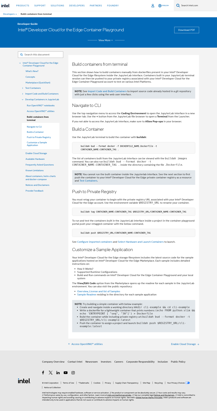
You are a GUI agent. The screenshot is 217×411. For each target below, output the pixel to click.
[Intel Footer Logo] (24, 380)
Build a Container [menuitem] (35, 132)
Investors (106, 361)
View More (104, 40)
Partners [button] (96, 5)
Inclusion (163, 361)
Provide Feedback (34, 190)
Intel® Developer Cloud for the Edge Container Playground (40, 64)
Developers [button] (77, 5)
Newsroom (91, 361)
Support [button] (40, 5)
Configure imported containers (94, 241)
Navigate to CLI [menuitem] (34, 126)
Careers (118, 361)
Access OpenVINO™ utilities (40, 111)
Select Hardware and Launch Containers (141, 241)
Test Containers (33, 88)
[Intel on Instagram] (73, 373)
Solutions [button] (57, 5)
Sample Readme (86, 294)
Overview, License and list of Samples (98, 291)
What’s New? (32, 71)
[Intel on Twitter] (50, 373)
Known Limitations (35, 170)
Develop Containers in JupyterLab (42, 99)
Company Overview (53, 361)
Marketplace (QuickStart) (38, 82)
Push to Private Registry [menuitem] (39, 137)
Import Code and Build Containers (42, 93)
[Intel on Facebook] (43, 373)
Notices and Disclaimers (37, 185)
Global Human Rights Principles (149, 397)
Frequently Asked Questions (40, 164)
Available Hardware (35, 159)
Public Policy (178, 361)
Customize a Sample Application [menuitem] (37, 144)
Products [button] (22, 5)
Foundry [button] (113, 5)
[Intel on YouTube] (65, 373)
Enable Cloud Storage (36, 153)
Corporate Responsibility (140, 361)
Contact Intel (75, 361)
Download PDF (186, 30)
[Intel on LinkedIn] (58, 373)
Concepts (30, 76)
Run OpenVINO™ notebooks (41, 105)
